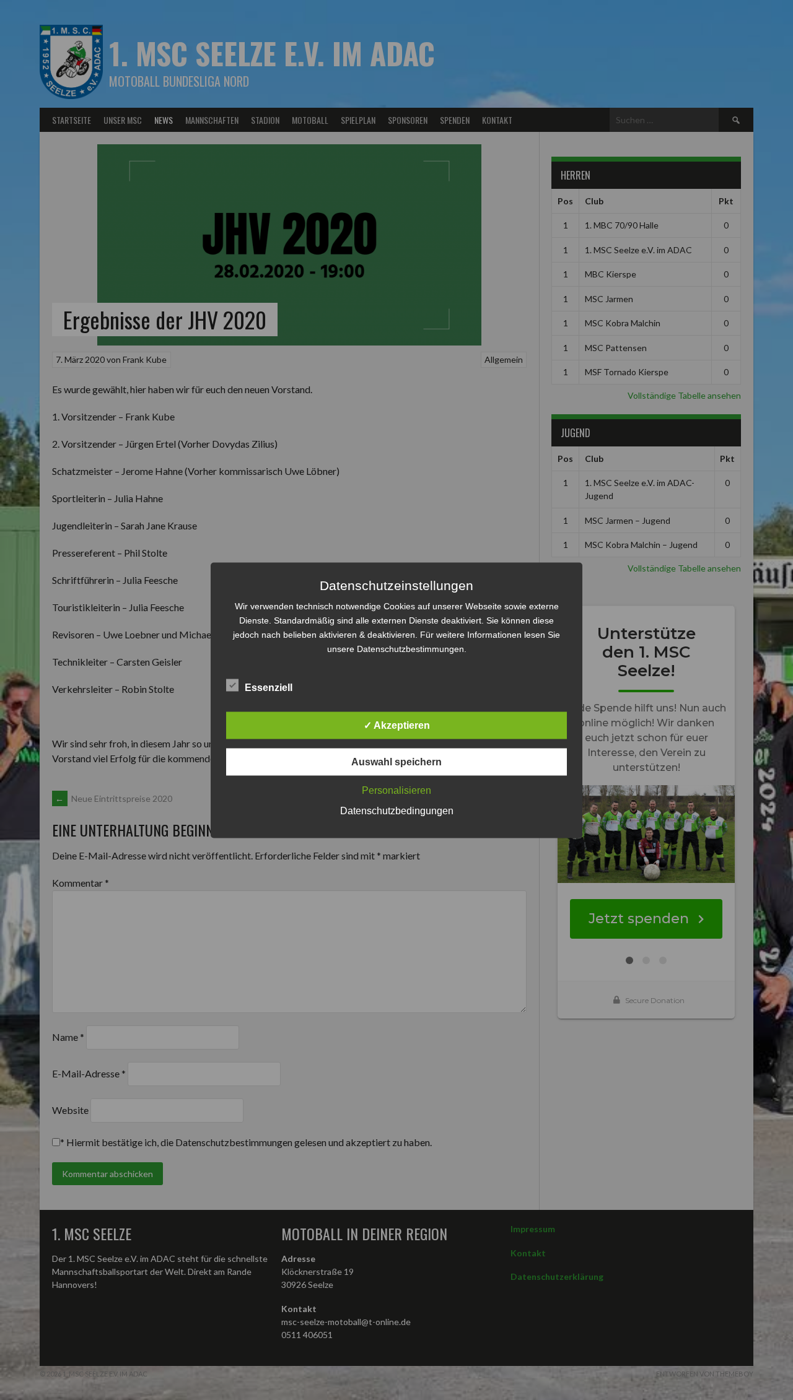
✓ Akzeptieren (397, 725)
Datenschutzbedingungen (396, 810)
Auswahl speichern (396, 761)
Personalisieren (396, 790)
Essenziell (268, 687)
